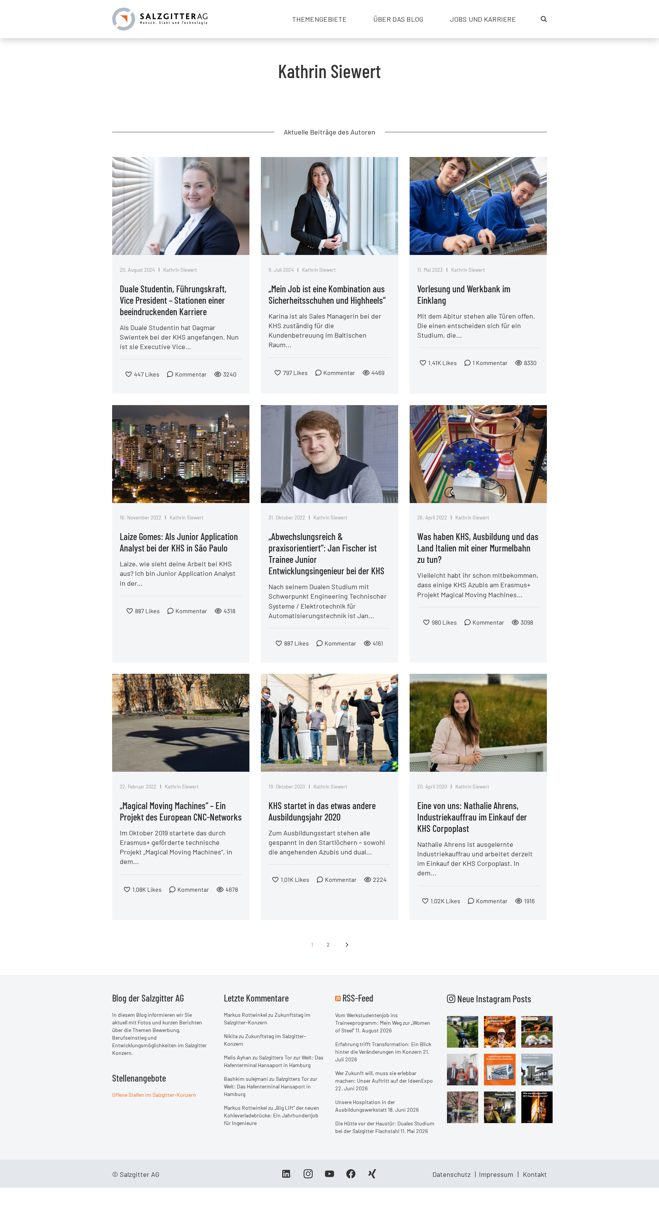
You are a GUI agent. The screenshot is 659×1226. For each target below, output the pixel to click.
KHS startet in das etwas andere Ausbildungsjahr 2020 (322, 811)
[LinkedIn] (286, 1176)
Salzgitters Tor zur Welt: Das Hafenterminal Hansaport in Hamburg (270, 1086)
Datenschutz (451, 1174)
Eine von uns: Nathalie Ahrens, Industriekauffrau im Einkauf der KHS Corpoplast (472, 817)
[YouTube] (329, 1176)
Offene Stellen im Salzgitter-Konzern (154, 1094)
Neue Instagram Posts (493, 998)
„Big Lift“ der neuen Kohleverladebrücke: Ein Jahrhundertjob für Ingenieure (271, 1115)
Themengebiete (319, 19)
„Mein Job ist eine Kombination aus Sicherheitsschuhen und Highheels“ (327, 294)
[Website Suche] (544, 19)
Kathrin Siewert (180, 270)
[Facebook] (350, 1176)
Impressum (496, 1174)
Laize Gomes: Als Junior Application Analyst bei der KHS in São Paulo (179, 541)
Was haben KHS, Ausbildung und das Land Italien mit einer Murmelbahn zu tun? (477, 547)
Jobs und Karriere (483, 19)
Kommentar (191, 374)
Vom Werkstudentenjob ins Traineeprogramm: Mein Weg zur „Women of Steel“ (382, 1023)
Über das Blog (398, 19)
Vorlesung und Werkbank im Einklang (463, 294)
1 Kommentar (490, 362)
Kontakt (535, 1174)
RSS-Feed (357, 997)
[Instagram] (308, 1176)
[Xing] (372, 1176)
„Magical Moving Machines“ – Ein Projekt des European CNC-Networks (181, 811)
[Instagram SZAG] (463, 1031)
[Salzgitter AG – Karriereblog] (159, 18)
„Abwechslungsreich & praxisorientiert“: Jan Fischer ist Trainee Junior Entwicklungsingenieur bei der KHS (326, 553)
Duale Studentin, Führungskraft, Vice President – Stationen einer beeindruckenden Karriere (173, 300)
